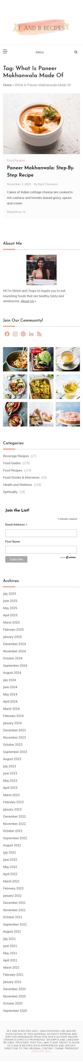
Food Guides (12, 463)
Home (7, 85)
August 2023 (12, 759)
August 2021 (12, 931)
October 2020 (12, 1003)
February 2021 (13, 975)
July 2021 (9, 939)
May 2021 (10, 953)
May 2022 (10, 867)
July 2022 (9, 852)
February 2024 (13, 716)
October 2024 (12, 658)
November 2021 (14, 910)
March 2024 (11, 709)
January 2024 (12, 723)
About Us (27, 301)
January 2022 (12, 896)
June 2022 (10, 859)
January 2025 (12, 637)
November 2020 (14, 996)
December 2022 (14, 816)
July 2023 (9, 766)
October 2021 (12, 917)
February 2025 (13, 629)
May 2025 (10, 608)
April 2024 (10, 701)
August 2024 (12, 673)
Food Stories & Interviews (21, 477)
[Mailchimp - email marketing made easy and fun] (68, 558)
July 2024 (9, 680)
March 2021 (11, 967)
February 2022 (13, 888)
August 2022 (12, 845)
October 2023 (12, 744)
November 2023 (14, 737)
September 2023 (15, 752)
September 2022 (15, 838)
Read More (14, 212)
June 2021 (10, 946)
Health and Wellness (17, 485)
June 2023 (10, 773)
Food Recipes (16, 160)
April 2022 (10, 874)
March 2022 (11, 881)
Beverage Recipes (16, 456)
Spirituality (10, 492)
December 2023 (14, 730)
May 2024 (10, 694)
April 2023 (10, 788)
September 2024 (15, 665)
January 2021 (12, 982)
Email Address (16, 525)
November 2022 (14, 824)
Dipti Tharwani (47, 184)
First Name (12, 541)
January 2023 (12, 809)
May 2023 (10, 781)
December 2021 (14, 903)
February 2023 (13, 802)
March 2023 (11, 795)
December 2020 (14, 989)
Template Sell (41, 1051)
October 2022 (12, 831)
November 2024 (14, 651)
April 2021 (10, 960)
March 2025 (11, 622)
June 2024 (10, 687)
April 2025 (10, 615)
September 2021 (15, 924)
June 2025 (10, 601)
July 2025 (9, 594)
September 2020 (15, 1011)
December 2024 (14, 644)
